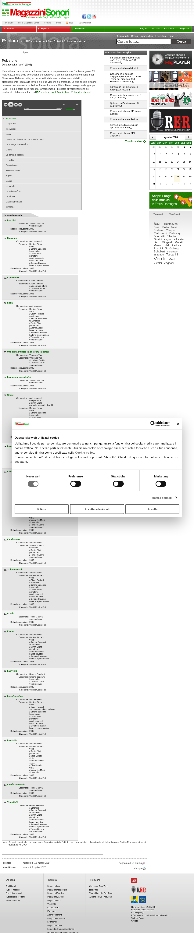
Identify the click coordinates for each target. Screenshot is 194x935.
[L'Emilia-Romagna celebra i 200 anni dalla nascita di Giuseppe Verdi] (138, 900)
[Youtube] (93, 16)
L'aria (8, 134)
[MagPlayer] (170, 60)
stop (20, 105)
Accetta (152, 509)
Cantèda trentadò (14, 202)
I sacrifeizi (11, 118)
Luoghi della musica (170, 200)
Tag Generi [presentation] (174, 214)
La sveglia (10, 186)
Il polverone (11, 129)
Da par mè (11, 123)
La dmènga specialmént (17, 144)
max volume (78, 105)
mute (64, 105)
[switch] (75, 484)
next (16, 105)
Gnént (9, 150)
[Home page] (36, 13)
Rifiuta (41, 509)
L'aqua (9, 181)
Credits (134, 921)
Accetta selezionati (97, 509)
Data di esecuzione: (19, 229)
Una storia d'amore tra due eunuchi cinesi (25, 139)
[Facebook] (84, 16)
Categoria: (24, 231)
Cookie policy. (85, 452)
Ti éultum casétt (13, 170)
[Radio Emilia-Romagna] (170, 120)
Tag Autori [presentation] (158, 214)
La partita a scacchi (15, 155)
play (11, 104)
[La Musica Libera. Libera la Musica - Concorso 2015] (170, 99)
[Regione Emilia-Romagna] (134, 880)
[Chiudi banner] (178, 423)
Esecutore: (24, 223)
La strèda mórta (13, 191)
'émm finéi (10, 207)
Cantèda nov (12, 165)
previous (6, 105)
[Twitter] (89, 16)
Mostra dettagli (162, 497)
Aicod (141, 918)
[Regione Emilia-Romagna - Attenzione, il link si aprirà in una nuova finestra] (16, 4)
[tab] (158, 214)
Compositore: (22, 241)
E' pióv (9, 175)
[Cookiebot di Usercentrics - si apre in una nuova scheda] (153, 424)
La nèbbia (10, 196)
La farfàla (10, 160)
